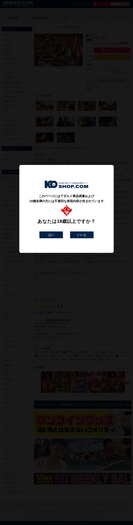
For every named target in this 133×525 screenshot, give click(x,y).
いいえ (81, 234)
